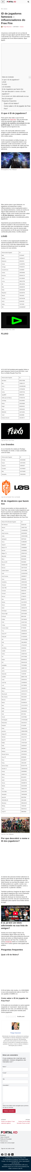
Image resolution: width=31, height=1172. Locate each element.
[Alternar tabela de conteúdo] (29, 77)
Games (5, 8)
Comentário (6, 1085)
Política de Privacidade (6, 1139)
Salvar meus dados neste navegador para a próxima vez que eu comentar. (15, 1106)
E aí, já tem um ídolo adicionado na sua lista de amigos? (15, 97)
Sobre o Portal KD (4, 1137)
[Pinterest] (9, 1155)
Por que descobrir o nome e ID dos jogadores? (13, 93)
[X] (12, 1155)
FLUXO (4, 84)
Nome (4, 1066)
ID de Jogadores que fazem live (12, 89)
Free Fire (13, 119)
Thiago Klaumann (7, 26)
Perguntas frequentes (9, 101)
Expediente (3, 1135)
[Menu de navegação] (3, 1)
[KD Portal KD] (11, 1)
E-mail (5, 1072)
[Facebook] (2, 1155)
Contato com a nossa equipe (7, 1142)
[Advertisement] (15, 60)
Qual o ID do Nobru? (11, 103)
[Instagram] (6, 1155)
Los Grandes (6, 87)
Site (4, 1079)
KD (2, 8)
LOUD (4, 82)
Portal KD (8, 941)
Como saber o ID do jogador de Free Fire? (17, 107)
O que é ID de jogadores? (10, 80)
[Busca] (28, 1)
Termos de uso (4, 1141)
